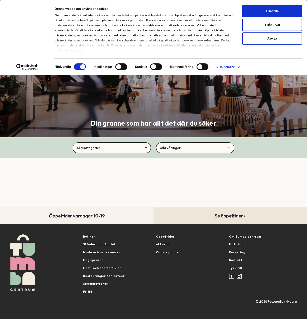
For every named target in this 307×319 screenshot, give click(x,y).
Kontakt (235, 260)
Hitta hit (236, 244)
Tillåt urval (272, 25)
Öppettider (165, 236)
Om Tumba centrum (245, 236)
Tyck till (235, 268)
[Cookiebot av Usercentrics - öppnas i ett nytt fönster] (27, 67)
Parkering (237, 252)
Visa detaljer (225, 67)
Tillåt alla (272, 11)
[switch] (121, 66)
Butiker (89, 236)
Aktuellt (162, 244)
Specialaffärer (95, 284)
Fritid (87, 291)
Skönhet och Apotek (99, 244)
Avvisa (272, 38)
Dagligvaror (93, 260)
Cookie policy (167, 252)
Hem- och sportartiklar (102, 268)
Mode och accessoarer (101, 252)
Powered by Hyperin (282, 301)
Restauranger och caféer (104, 276)
